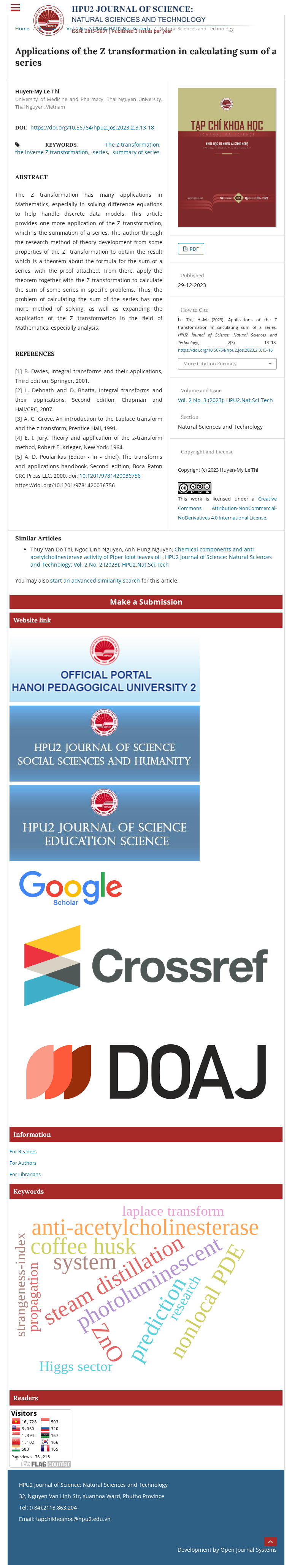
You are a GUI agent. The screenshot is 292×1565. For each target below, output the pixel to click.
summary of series (136, 152)
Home (22, 28)
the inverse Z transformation (51, 152)
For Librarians (25, 1174)
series (100, 152)
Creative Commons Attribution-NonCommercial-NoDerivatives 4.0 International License (227, 508)
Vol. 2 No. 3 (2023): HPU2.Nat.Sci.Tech (108, 28)
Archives (47, 28)
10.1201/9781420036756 (110, 475)
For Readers (23, 1151)
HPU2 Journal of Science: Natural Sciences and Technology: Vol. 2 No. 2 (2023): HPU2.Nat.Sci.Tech (151, 560)
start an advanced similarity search (95, 580)
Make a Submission (146, 602)
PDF (194, 248)
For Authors (23, 1162)
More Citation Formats (209, 363)
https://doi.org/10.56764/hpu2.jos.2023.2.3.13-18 (92, 127)
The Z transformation (132, 144)
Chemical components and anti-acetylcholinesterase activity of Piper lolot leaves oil (143, 553)
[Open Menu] (15, 7)
